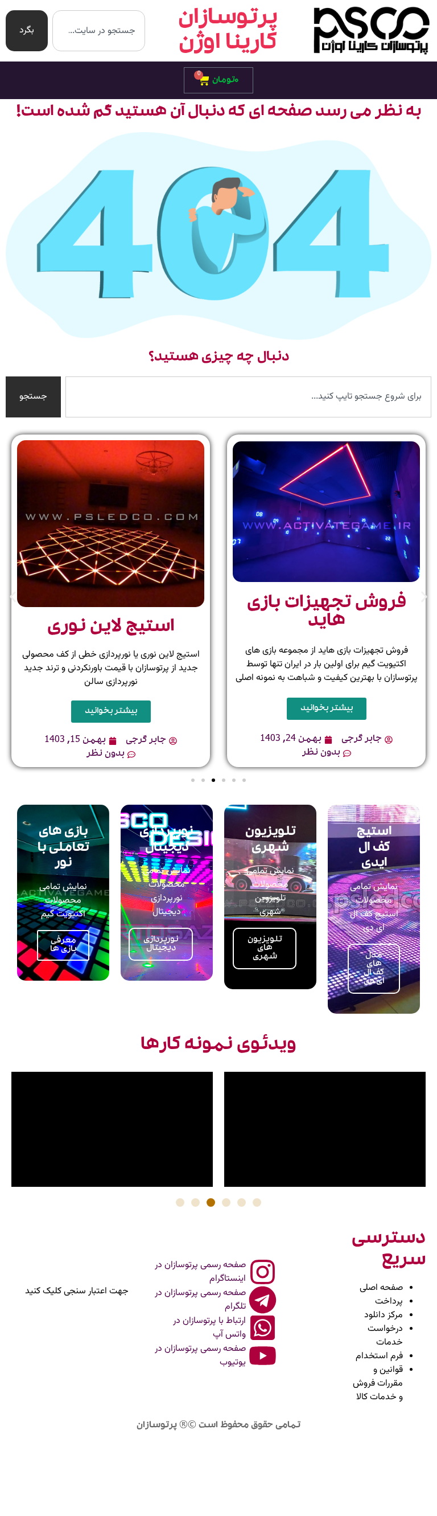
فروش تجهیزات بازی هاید (326, 613)
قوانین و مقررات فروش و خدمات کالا (378, 1383)
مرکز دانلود (383, 1315)
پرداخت (389, 1301)
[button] (13, 597)
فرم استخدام (379, 1356)
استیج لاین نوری (110, 627)
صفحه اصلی (381, 1288)
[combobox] (98, 30)
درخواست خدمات (385, 1336)
